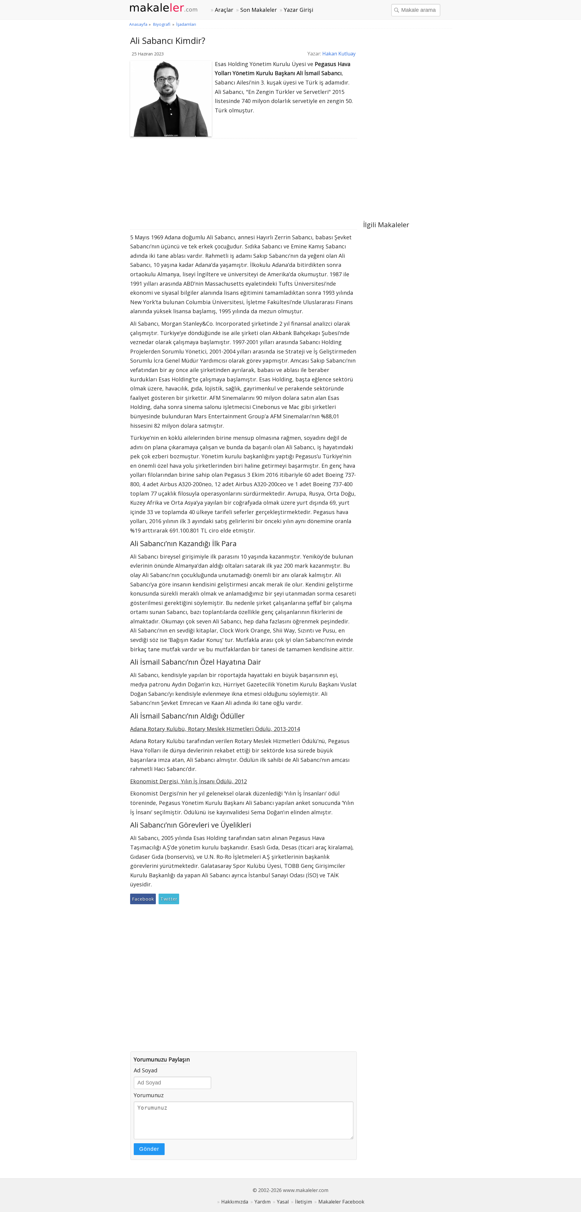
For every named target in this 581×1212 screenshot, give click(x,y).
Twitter (168, 899)
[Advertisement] (243, 183)
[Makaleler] (167, 8)
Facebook (143, 899)
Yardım (262, 1201)
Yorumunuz (149, 1095)
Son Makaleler (258, 9)
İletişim (303, 1201)
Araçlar (224, 9)
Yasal (283, 1201)
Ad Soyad (145, 1070)
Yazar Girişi (298, 9)
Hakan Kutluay (339, 53)
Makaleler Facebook (341, 1201)
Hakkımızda (234, 1201)
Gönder (149, 1149)
